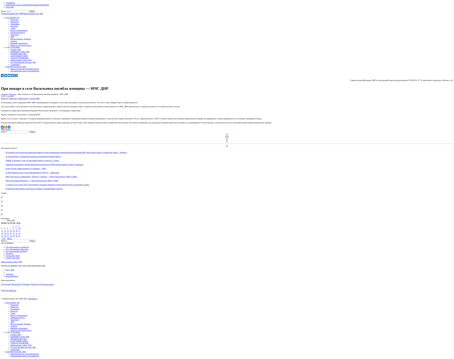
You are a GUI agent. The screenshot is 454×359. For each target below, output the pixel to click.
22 (14, 233)
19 (5, 233)
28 (11, 236)
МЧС (3, 130)
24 (19, 233)
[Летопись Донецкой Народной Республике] (2, 210)
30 (16, 236)
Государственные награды (16, 251)
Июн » (10, 239)
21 (11, 233)
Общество (13, 99)
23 (16, 233)
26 (5, 236)
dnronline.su (32, 299)
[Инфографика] (2, 214)
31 (19, 236)
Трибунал (9, 274)
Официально (23, 99)
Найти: (4, 132)
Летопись (9, 254)
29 (14, 236)
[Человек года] (228, 137)
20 (8, 233)
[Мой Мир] (9, 127)
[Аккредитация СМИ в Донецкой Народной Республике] (2, 197)
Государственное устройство (17, 247)
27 (8, 236)
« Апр (3, 239)
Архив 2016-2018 (13, 256)
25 (2, 236)
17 (19, 231)
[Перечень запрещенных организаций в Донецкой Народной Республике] (2, 206)
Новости (4, 99)
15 (14, 231)
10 (19, 228)
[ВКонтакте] (2, 127)
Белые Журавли (12, 276)
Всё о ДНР (10, 270)
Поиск (3, 11)
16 (16, 231)
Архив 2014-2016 (13, 258)
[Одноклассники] (5, 127)
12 (5, 231)
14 (11, 231)
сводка (8, 130)
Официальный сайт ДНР (33, 14)
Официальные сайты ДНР (11, 262)
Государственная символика (17, 249)
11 (2, 231)
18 (2, 233)
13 (8, 231)
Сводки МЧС (34, 99)
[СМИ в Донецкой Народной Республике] (2, 202)
